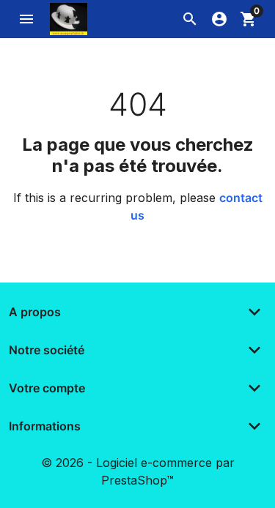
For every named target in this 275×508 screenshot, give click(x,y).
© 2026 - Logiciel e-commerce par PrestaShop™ (138, 471)
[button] (190, 19)
